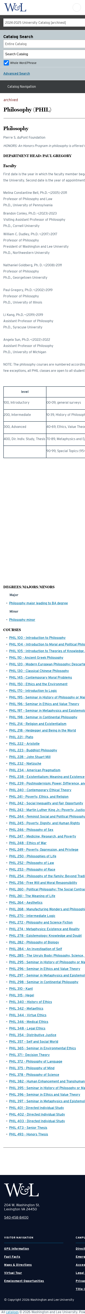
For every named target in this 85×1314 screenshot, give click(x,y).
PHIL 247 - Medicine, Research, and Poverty (42, 836)
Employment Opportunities (24, 1281)
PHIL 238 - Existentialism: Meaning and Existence (47, 777)
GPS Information (16, 1248)
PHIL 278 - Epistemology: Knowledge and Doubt (45, 936)
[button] (77, 7)
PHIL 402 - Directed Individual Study (37, 1114)
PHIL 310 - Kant (21, 989)
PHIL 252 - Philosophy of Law (31, 863)
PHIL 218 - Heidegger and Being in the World (42, 730)
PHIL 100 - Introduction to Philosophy (37, 638)
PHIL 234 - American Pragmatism (34, 770)
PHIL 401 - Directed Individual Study (36, 1108)
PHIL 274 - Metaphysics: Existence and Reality (44, 929)
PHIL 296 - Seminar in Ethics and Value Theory (44, 969)
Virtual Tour (13, 1272)
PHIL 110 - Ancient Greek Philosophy (36, 658)
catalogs (12, 1312)
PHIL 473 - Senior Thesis (28, 1128)
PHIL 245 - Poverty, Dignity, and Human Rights (44, 823)
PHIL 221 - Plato (21, 737)
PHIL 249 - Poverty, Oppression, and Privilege (43, 850)
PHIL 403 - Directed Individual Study (37, 1121)
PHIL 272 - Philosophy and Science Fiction (41, 922)
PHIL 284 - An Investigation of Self (35, 949)
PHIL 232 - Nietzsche (25, 764)
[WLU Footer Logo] (21, 1190)
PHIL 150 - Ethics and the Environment (38, 684)
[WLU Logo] (15, 7)
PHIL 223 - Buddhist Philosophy (33, 750)
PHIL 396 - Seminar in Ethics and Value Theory (44, 1095)
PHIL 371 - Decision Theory (29, 1055)
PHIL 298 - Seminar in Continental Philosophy (43, 982)
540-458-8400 (16, 1217)
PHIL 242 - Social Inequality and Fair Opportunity (46, 803)
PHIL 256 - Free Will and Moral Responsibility (43, 883)
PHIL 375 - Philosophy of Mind (31, 1068)
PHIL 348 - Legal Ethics (27, 1028)
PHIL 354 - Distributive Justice (32, 1035)
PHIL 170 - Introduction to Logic (33, 691)
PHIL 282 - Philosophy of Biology (34, 942)
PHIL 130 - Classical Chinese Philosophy (39, 671)
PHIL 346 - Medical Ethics (28, 1022)
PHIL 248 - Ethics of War (28, 843)
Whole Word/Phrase (23, 63)
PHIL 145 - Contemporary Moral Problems (40, 677)
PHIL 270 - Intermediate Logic (32, 916)
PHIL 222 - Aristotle (24, 744)
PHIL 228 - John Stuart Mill (30, 757)
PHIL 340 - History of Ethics (30, 1002)
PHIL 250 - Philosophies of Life (32, 856)
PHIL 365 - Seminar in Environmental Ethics (42, 1048)
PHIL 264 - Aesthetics (25, 903)
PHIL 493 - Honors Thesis (28, 1134)
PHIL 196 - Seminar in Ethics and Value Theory (44, 704)
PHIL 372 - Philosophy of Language (35, 1061)
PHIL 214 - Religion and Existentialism (37, 724)
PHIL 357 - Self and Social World (33, 1042)
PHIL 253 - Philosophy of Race (32, 869)
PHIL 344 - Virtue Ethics (27, 1015)
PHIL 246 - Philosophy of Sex (31, 830)
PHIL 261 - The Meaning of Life (32, 896)
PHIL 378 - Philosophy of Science (34, 1075)
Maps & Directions (18, 1264)
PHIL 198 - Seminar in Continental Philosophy (43, 717)
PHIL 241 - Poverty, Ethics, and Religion (38, 797)
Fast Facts (12, 1256)
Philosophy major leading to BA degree (38, 603)
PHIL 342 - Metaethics (26, 1008)
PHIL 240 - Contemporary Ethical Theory (40, 790)
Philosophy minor (22, 620)
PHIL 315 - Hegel (21, 995)
